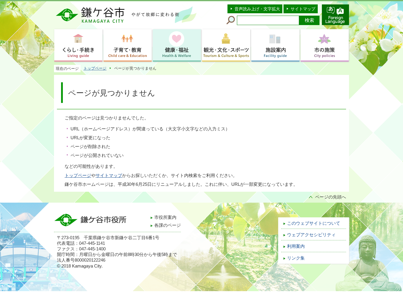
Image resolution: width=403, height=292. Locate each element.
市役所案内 (165, 217)
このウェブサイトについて (313, 223)
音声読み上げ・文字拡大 (257, 8)
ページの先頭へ (330, 197)
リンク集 (296, 258)
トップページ (95, 68)
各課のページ (167, 225)
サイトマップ (303, 8)
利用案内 (296, 246)
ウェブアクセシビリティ (311, 234)
